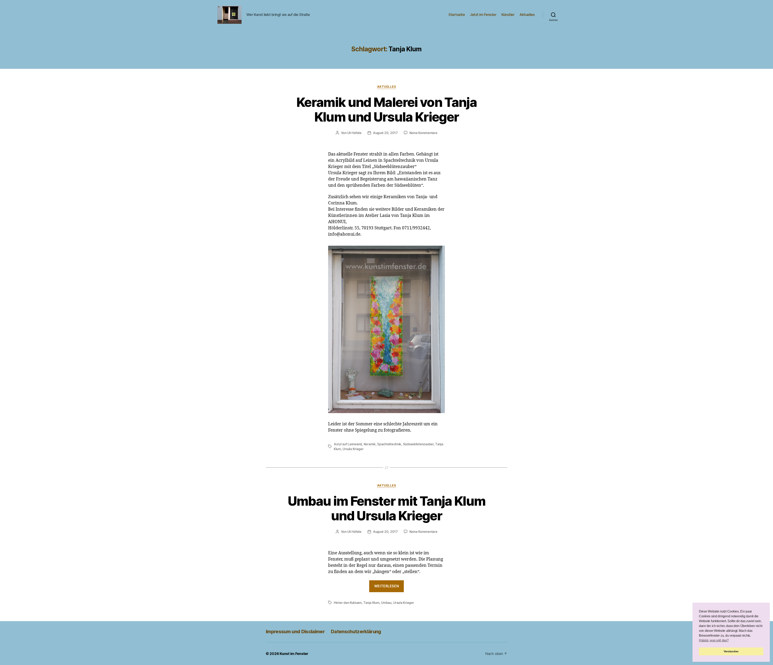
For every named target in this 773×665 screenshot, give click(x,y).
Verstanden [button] (731, 651)
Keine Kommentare (423, 133)
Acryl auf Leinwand (348, 444)
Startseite (457, 14)
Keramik (370, 444)
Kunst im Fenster (294, 654)
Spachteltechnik (389, 444)
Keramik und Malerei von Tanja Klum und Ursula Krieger (386, 109)
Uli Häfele (354, 133)
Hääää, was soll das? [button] (714, 640)
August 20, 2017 (385, 133)
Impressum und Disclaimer (295, 631)
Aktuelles (527, 14)
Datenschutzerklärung (356, 631)
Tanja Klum (371, 603)
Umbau (386, 603)
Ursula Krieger (353, 449)
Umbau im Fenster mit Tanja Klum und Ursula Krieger (387, 508)
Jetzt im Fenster (483, 14)
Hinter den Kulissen (348, 603)
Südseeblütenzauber (418, 444)
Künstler (508, 14)
